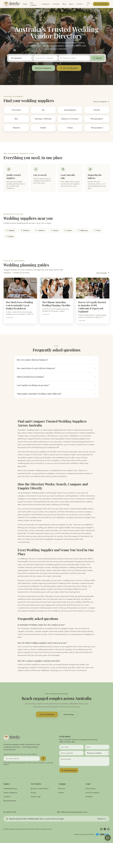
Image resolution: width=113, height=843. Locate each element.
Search (99, 58)
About (71, 4)
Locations (56, 4)
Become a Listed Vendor (40, 789)
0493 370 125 (11, 812)
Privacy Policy (90, 789)
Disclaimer (89, 797)
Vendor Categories (10, 793)
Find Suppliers (33, 4)
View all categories (100, 102)
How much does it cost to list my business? (56, 368)
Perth (98, 230)
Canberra (41, 230)
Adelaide (11, 230)
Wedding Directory (10, 789)
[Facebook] (105, 829)
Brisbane (26, 230)
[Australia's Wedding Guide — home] (12, 4)
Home (25, 4)
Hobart (69, 230)
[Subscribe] (43, 758)
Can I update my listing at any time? (56, 385)
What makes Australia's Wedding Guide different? (56, 393)
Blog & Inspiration (10, 801)
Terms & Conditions (93, 793)
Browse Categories (43, 68)
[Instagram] (101, 829)
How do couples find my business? (56, 359)
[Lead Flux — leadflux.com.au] (102, 834)
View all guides (101, 273)
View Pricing (68, 714)
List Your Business (101, 4)
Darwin (55, 230)
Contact (80, 4)
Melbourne (84, 230)
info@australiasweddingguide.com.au (74, 812)
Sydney (11, 236)
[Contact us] (108, 838)
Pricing (33, 793)
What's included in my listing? (56, 376)
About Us (61, 789)
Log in (88, 4)
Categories (46, 4)
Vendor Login (36, 797)
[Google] (108, 829)
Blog (64, 4)
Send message (70, 770)
